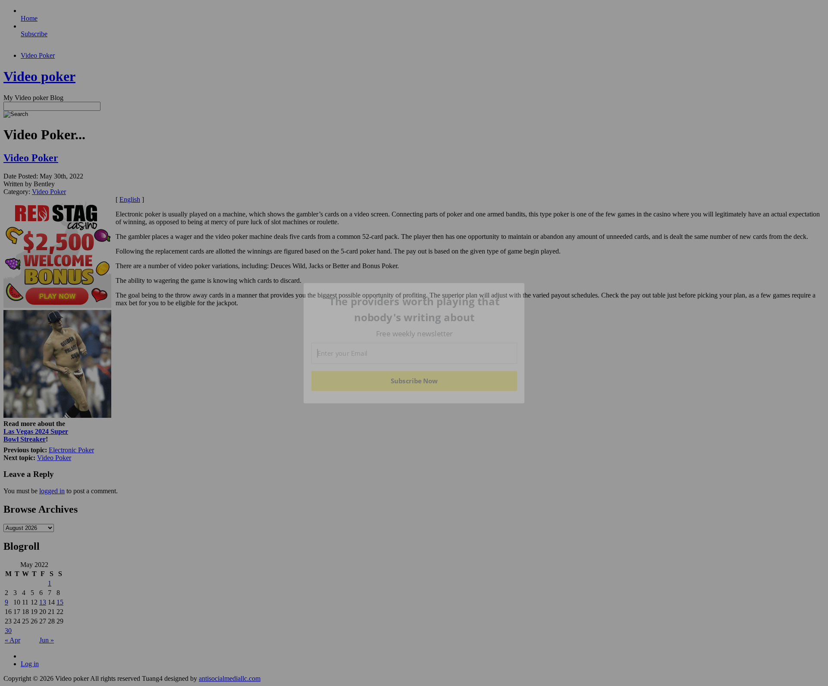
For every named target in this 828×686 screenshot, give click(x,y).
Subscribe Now (414, 380)
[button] (414, 309)
